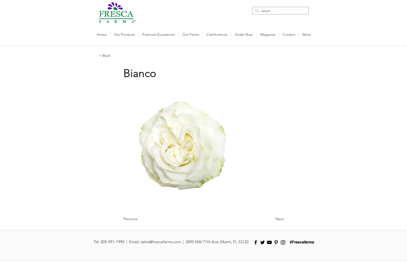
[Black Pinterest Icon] (276, 242)
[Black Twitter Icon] (262, 242)
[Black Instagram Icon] (283, 242)
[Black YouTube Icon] (269, 242)
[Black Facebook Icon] (256, 242)
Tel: (96, 241)
